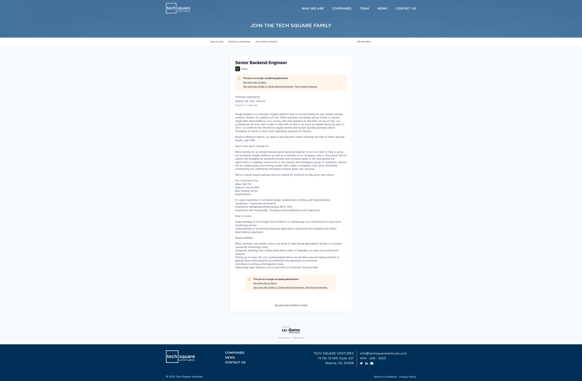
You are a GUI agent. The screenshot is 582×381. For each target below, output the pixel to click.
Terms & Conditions (385, 377)
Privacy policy (284, 338)
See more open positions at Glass (291, 305)
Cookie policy (298, 338)
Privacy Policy (407, 377)
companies (239, 41)
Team (364, 8)
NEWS (230, 357)
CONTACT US (235, 362)
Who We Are (313, 8)
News (382, 8)
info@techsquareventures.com (383, 353)
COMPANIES (234, 352)
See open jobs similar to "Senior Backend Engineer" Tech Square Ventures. (280, 86)
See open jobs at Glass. (255, 82)
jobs (217, 41)
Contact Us (406, 8)
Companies (341, 8)
